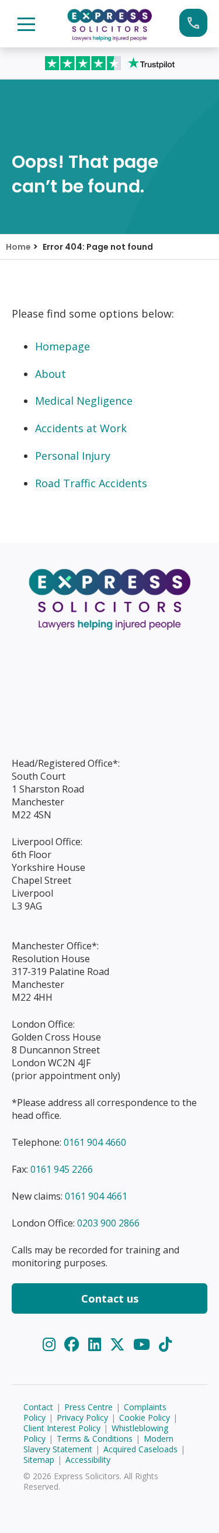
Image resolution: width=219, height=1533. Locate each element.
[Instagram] (51, 1344)
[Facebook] (74, 1344)
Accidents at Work (81, 428)
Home (18, 247)
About (50, 374)
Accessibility (87, 1459)
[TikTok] (165, 1344)
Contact (38, 1407)
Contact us (109, 1298)
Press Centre (88, 1407)
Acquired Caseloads (140, 1449)
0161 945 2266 (61, 1169)
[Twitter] (119, 1344)
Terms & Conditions (95, 1438)
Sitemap (38, 1459)
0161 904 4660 (95, 1142)
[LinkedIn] (96, 1344)
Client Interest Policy (61, 1428)
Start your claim (193, 23)
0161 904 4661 (96, 1196)
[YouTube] (143, 1344)
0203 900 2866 (108, 1223)
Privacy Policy (82, 1417)
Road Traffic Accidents (91, 483)
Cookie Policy (144, 1417)
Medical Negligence (84, 401)
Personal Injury (72, 456)
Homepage (62, 346)
